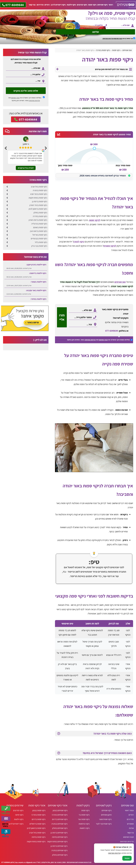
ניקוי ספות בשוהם (40, 227)
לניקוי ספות (94, 220)
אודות (131, 828)
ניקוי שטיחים (102, 4)
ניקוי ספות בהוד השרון (38, 205)
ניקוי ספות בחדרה (40, 216)
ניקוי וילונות (71, 4)
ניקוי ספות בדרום (38, 819)
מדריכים (40, 4)
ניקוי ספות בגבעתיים (39, 238)
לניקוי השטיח (109, 245)
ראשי (111, 4)
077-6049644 (111, 330)
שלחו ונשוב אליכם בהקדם (26, 90)
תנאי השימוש (118, 38)
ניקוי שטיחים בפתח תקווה (57, 841)
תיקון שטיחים (106, 814)
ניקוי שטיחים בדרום (59, 819)
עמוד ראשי (129, 810)
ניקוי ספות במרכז (38, 814)
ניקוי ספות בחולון (40, 212)
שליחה (95, 32)
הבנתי (126, 858)
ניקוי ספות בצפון (38, 810)
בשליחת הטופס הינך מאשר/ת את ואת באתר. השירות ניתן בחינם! (24, 99)
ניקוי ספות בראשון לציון (38, 208)
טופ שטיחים (120, 281)
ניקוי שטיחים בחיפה (59, 837)
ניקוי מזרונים (82, 4)
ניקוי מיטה (19, 814)
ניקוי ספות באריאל (39, 234)
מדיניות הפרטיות (90, 340)
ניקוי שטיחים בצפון (60, 810)
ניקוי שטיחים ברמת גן (59, 832)
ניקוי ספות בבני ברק (39, 246)
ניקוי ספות (92, 4)
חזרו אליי (62, 317)
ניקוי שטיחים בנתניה (59, 823)
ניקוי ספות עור (84, 819)
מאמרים (130, 823)
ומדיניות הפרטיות (108, 38)
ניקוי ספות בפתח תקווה (38, 197)
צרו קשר (130, 832)
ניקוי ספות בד (84, 814)
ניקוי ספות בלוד (41, 242)
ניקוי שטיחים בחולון (59, 828)
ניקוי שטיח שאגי (105, 819)
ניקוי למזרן (79, 241)
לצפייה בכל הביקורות (26, 168)
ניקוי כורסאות (84, 823)
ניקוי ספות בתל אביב (39, 186)
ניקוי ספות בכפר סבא (38, 194)
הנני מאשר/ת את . (117, 38)
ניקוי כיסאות (85, 828)
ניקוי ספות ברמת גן (39, 201)
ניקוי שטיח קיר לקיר (104, 823)
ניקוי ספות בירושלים (37, 823)
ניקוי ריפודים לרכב (58, 4)
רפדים (47, 4)
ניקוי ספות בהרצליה (39, 223)
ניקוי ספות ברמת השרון (38, 220)
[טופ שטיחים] (126, 4)
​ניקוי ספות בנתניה (40, 190)
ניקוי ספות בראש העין (38, 231)
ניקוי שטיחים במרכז (59, 814)
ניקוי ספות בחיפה (38, 837)
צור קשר (32, 4)
